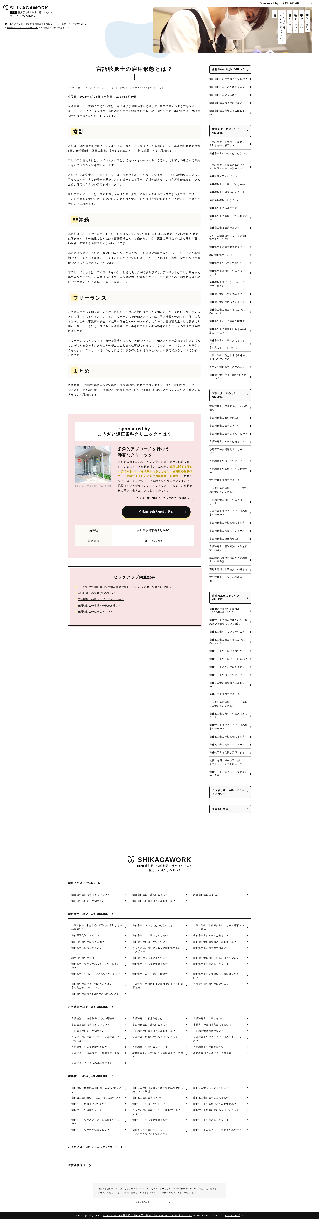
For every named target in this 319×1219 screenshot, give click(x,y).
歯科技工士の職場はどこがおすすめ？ (228, 684)
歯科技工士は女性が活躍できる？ (228, 752)
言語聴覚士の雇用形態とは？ (225, 417)
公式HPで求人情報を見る (156, 511)
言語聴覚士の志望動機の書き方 (227, 522)
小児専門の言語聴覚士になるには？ (227, 451)
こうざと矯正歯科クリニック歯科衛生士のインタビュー (228, 237)
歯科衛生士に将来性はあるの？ (227, 192)
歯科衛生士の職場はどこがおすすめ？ (228, 218)
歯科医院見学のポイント (223, 176)
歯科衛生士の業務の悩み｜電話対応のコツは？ (228, 331)
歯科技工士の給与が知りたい (225, 675)
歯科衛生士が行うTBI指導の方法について (228, 376)
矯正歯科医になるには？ (223, 94)
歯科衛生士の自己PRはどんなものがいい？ (227, 311)
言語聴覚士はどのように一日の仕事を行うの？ (228, 513)
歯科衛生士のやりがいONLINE (225, 131)
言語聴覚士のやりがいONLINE (96, 593)
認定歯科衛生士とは (220, 255)
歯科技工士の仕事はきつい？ (225, 651)
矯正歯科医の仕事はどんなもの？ (228, 78)
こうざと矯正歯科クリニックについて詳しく (163, 498)
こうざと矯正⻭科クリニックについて (282, 25)
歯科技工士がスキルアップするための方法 (228, 774)
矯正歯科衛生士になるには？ (225, 200)
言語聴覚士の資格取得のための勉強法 (228, 408)
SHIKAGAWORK (32, 12)
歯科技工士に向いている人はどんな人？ (228, 715)
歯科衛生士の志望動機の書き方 (227, 293)
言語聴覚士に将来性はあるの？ (227, 441)
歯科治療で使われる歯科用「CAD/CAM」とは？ (224, 610)
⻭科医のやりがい (307, 20)
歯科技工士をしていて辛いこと (227, 631)
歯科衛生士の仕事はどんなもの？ (228, 184)
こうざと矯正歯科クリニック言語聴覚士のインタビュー (228, 490)
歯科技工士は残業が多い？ (224, 694)
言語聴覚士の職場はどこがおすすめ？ (101, 599)
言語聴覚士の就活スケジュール (227, 530)
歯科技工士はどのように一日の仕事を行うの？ (228, 727)
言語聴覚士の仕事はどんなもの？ (228, 433)
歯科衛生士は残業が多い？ (224, 227)
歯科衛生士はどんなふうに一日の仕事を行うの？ (228, 284)
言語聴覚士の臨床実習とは (224, 538)
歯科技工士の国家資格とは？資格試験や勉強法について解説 (228, 622)
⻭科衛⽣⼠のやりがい (301, 20)
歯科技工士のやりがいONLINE (225, 597)
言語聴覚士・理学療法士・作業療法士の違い (228, 548)
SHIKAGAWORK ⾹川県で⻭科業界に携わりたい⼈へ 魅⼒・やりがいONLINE (125, 587)
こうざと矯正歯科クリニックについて (228, 792)
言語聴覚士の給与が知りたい (225, 461)
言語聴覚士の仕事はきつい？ (95, 611)
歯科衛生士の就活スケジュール (227, 301)
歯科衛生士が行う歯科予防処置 (227, 321)
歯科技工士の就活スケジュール (227, 744)
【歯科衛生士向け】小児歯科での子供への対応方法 (228, 357)
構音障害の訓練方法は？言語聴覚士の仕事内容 (228, 560)
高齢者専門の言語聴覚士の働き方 (228, 569)
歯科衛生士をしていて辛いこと (227, 263)
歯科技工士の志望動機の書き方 (227, 736)
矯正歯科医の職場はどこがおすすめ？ (228, 112)
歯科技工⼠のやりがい (290, 20)
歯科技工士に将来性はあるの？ (227, 667)
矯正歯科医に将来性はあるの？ (227, 86)
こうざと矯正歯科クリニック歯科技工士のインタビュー (228, 704)
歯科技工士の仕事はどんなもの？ (228, 659)
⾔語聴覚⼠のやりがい (295, 20)
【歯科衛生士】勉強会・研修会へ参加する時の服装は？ (228, 144)
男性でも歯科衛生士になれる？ (227, 367)
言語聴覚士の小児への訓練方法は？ (99, 605)
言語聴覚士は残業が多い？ (224, 480)
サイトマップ (232, 1215)
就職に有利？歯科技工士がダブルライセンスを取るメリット (228, 762)
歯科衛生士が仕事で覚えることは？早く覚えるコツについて (227, 344)
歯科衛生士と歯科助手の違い (225, 247)
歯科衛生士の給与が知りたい (225, 208)
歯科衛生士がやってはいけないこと (228, 155)
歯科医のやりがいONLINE (228, 69)
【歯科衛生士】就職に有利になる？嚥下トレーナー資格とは (227, 167)
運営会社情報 (275, 12)
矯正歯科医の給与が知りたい (225, 102)
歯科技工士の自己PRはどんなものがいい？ (227, 641)
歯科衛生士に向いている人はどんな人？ (228, 273)
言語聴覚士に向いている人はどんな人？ (228, 501)
